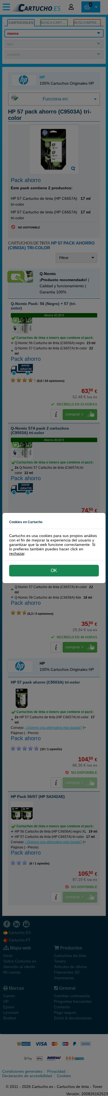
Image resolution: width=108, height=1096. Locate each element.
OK (54, 570)
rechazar (16, 553)
